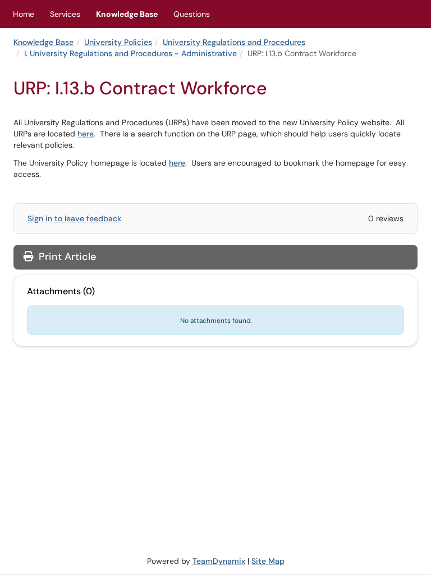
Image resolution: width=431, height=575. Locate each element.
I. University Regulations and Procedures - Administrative (130, 53)
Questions (191, 14)
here (85, 134)
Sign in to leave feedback (74, 218)
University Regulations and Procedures (234, 42)
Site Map (268, 561)
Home (23, 14)
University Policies (118, 42)
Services (65, 14)
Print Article (66, 256)
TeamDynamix (218, 561)
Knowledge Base (127, 14)
